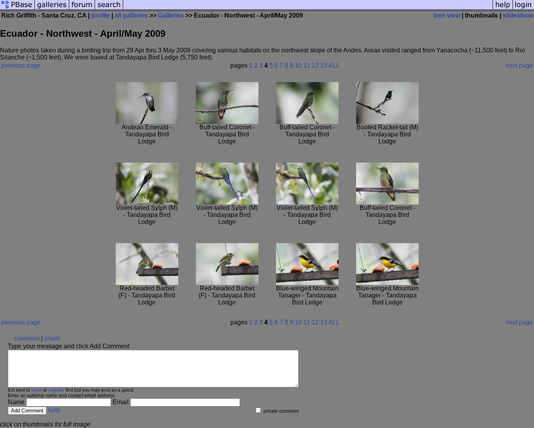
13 (323, 65)
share (52, 338)
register (56, 390)
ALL (334, 65)
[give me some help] (503, 8)
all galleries (131, 15)
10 (298, 65)
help (54, 410)
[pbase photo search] (109, 8)
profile (100, 15)
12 (315, 65)
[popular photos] (308, 8)
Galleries (171, 15)
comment (26, 338)
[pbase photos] (17, 8)
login (36, 390)
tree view (447, 15)
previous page (21, 65)
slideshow (518, 15)
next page (519, 65)
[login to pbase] (523, 8)
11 (306, 65)
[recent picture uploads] (52, 8)
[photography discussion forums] (82, 8)
